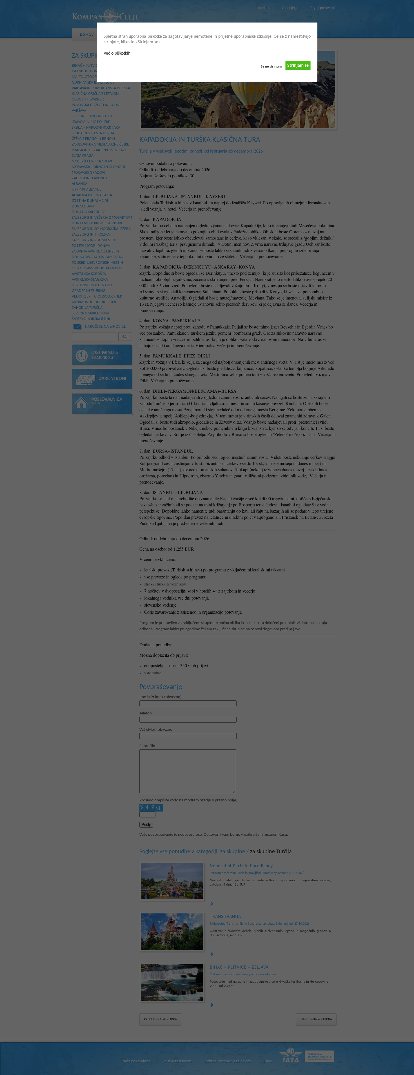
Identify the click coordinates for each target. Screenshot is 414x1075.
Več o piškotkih (117, 53)
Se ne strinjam (271, 66)
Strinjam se (298, 65)
